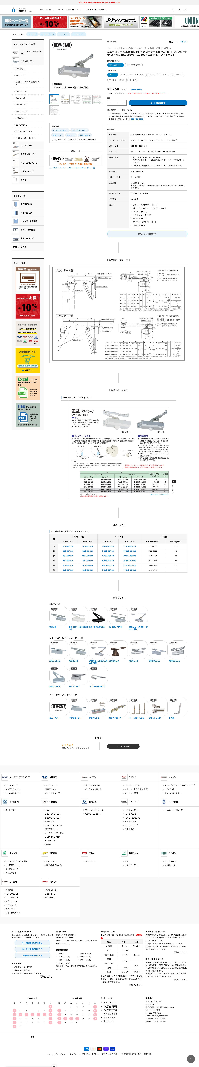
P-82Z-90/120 (108, 551)
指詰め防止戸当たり (53, 865)
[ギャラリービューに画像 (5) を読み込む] (97, 99)
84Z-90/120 (68, 560)
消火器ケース (170, 865)
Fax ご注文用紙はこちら (32, 949)
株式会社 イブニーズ (154, 1001)
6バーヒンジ (50, 840)
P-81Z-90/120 (108, 546)
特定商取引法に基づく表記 (131, 1054)
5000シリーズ (21, 117)
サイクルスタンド (92, 785)
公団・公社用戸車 (13, 912)
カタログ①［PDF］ (60, 130)
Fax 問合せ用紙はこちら (32, 942)
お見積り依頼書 (111, 1013)
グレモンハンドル (13, 789)
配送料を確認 (136, 89)
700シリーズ (21, 91)
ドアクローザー (79, 34)
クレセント (50, 821)
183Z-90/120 (87, 555)
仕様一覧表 (83, 135)
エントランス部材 (52, 836)
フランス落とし (51, 829)
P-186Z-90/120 (130, 570)
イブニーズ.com (59, 1054)
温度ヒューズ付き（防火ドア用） (28, 83)
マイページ (109, 1021)
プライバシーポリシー (90, 1054)
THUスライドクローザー (175, 809)
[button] (46, 9)
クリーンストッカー (173, 793)
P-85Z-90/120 (108, 565)
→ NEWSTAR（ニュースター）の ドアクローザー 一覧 (72, 167)
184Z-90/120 (87, 560)
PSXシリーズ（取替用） (25, 138)
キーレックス (11, 809)
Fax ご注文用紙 (110, 1010)
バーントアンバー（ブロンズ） (132, 74)
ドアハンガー (170, 789)
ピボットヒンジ (131, 825)
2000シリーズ (21, 104)
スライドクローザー (53, 793)
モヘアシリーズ (12, 869)
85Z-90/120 (68, 565)
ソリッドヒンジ (12, 785)
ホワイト (178, 74)
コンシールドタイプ (24, 131)
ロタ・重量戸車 (12, 893)
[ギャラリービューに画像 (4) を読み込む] (86, 99)
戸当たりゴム (11, 872)
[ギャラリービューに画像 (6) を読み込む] (54, 110)
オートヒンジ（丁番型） (95, 809)
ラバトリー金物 (131, 793)
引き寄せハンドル (52, 817)
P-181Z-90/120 (130, 546)
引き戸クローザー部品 (54, 832)
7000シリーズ (21, 68)
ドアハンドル (90, 861)
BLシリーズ (20, 98)
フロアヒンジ (50, 789)
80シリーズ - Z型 (47, 34)
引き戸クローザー (92, 813)
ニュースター (63, 34)
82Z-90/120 (68, 551)
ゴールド (132, 80)
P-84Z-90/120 (108, 560)
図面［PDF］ (58, 135)
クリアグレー (166, 74)
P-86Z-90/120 (108, 570)
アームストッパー (13, 793)
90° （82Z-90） (115, 65)
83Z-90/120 (68, 555)
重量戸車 (9, 889)
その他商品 (129, 829)
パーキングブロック (93, 789)
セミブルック (11, 905)
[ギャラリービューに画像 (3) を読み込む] (75, 99)
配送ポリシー (114, 1054)
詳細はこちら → (46, 976)
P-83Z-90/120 (108, 555)
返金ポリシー (75, 1054)
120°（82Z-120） (133, 65)
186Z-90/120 (87, 570)
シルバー (112, 74)
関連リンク (71, 135)
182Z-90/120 (87, 551)
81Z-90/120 (68, 546)
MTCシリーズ (21, 124)
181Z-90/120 (87, 546)
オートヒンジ (130, 821)
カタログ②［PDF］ (79, 130)
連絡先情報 (148, 1054)
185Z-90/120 (87, 565)
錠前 (126, 861)
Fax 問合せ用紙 (110, 1006)
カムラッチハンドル (53, 825)
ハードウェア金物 (132, 785)
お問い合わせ (110, 1002)
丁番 (47, 809)
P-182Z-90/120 (130, 551)
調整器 (48, 844)
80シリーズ (32, 34)
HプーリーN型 (11, 901)
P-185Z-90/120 (130, 565)
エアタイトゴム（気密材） (17, 861)
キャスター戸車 (12, 897)
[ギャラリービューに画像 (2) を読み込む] (65, 99)
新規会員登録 (110, 1017)
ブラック (152, 74)
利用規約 (104, 1054)
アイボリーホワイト (117, 80)
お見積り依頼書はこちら (32, 955)
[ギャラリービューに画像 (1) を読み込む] (54, 99)
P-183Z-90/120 (130, 555)
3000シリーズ (21, 111)
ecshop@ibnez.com (160, 1015)
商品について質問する (147, 234)
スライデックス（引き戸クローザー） (180, 785)
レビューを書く (123, 746)
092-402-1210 (137, 119)
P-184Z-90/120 (130, 560)
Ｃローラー (10, 909)
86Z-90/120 (68, 570)
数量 (109, 98)
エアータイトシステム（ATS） (137, 789)
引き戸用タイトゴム (14, 865)
